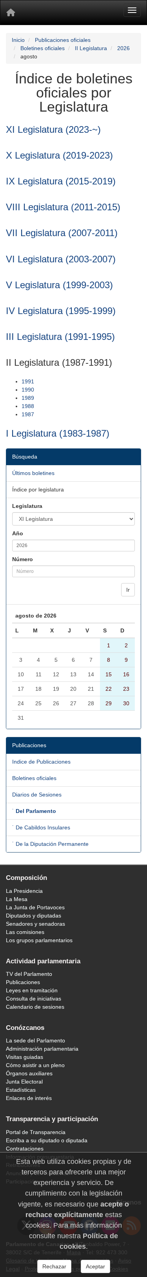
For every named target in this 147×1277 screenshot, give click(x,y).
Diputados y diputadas (33, 915)
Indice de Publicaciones (41, 762)
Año (17, 533)
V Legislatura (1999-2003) (59, 285)
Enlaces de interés (29, 1098)
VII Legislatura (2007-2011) (62, 233)
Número (22, 559)
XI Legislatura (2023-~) (53, 129)
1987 (28, 414)
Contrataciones (25, 1148)
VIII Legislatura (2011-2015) (63, 207)
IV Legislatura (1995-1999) (61, 310)
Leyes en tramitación (32, 990)
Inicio (18, 40)
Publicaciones (23, 982)
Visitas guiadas (24, 1057)
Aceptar (95, 1266)
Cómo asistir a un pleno (35, 1065)
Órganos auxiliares (29, 1073)
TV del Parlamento (29, 974)
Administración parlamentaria (42, 1049)
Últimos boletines (33, 473)
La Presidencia (24, 891)
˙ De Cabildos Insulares (41, 827)
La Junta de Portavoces (35, 907)
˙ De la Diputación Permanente (50, 844)
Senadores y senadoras (35, 924)
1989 (28, 398)
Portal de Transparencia (35, 1132)
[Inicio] (10, 12)
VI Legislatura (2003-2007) (61, 259)
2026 (123, 48)
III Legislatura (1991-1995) (60, 336)
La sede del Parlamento (35, 1040)
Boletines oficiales (42, 48)
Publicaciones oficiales (63, 40)
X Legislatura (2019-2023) (59, 155)
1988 (28, 406)
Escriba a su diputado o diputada (46, 1140)
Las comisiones (25, 932)
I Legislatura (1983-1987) (57, 433)
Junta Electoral (24, 1081)
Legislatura (27, 506)
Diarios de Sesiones (37, 794)
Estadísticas (21, 1090)
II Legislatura (91, 48)
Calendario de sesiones (35, 1007)
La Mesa (16, 899)
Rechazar (54, 1266)
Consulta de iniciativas (33, 998)
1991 (28, 381)
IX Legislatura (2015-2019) (61, 181)
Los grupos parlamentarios (39, 940)
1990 (28, 390)
